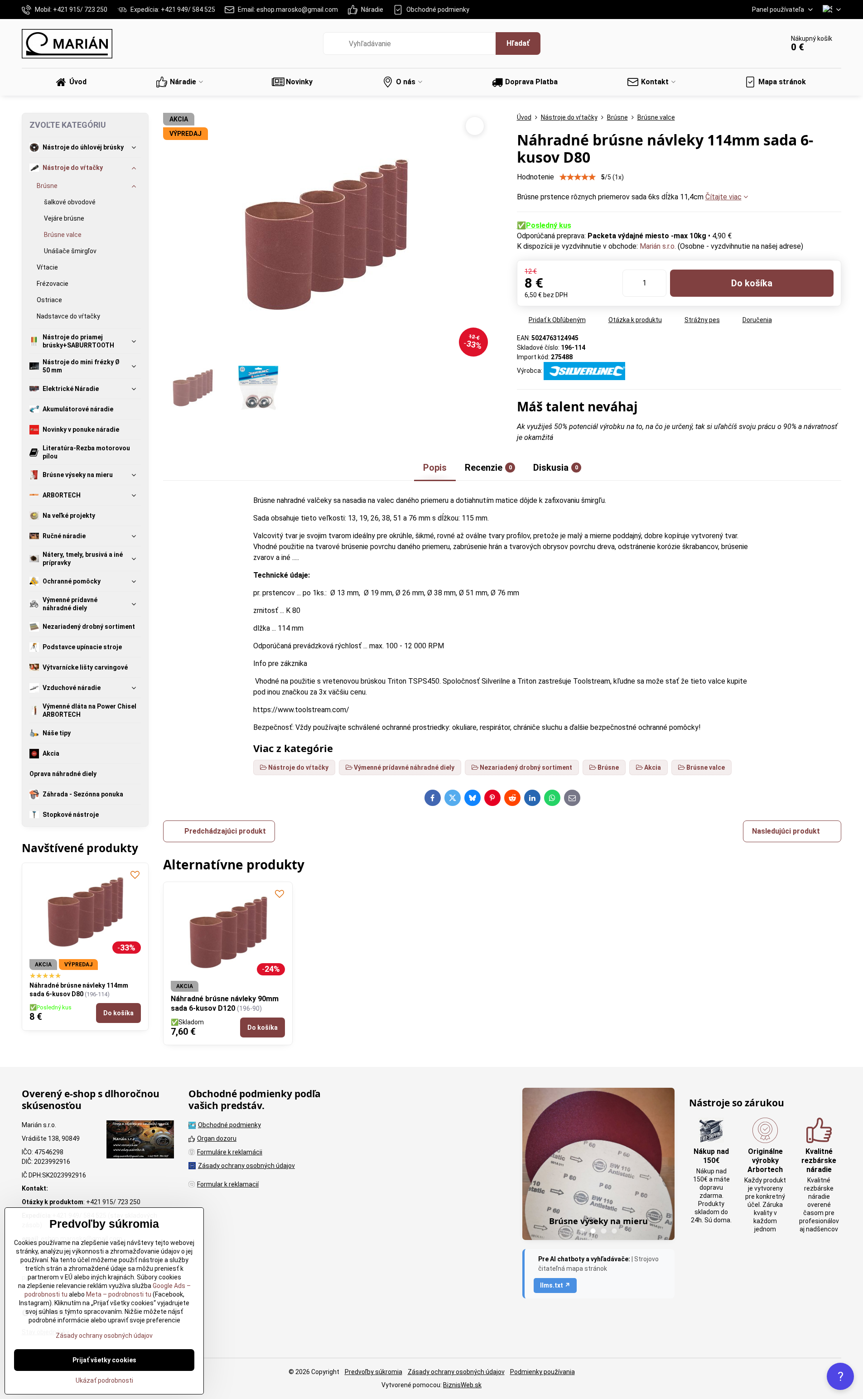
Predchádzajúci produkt (225, 831)
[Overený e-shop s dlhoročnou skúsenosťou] (140, 1140)
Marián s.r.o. (658, 246)
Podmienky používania (542, 1371)
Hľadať (518, 43)
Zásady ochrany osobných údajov (456, 1371)
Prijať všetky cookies (104, 1360)
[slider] (577, 177)
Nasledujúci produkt (786, 831)
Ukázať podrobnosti (104, 1380)
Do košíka (751, 283)
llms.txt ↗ (555, 1285)
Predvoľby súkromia (373, 1371)
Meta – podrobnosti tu (118, 1294)
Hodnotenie (535, 177)
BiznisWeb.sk (462, 1385)
